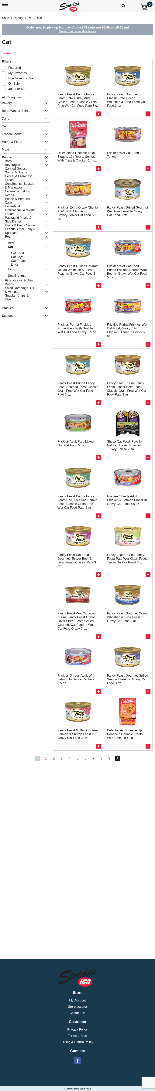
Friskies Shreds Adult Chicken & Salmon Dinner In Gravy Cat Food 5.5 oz (127, 500)
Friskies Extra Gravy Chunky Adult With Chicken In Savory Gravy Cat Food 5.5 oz (78, 213)
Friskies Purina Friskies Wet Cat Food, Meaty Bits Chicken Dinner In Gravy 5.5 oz (127, 330)
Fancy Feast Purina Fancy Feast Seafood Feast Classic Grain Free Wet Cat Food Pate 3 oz (77, 388)
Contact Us (77, 1013)
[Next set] (117, 758)
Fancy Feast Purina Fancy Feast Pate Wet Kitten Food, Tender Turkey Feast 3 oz (127, 558)
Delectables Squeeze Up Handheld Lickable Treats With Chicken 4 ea (125, 734)
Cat (39, 18)
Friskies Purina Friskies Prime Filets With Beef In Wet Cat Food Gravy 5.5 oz (76, 328)
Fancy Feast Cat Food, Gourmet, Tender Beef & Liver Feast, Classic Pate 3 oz (76, 560)
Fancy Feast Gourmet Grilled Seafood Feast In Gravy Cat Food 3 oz (127, 679)
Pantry (18, 18)
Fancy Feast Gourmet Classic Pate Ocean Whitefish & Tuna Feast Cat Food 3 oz (126, 100)
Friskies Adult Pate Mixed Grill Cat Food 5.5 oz (75, 443)
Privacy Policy (77, 1029)
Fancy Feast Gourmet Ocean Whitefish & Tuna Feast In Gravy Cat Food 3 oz (127, 617)
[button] (45, 103)
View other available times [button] (77, 31)
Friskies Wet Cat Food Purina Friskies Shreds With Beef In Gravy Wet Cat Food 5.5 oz (127, 271)
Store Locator (77, 1006)
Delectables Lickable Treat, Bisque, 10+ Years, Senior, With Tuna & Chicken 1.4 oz (77, 156)
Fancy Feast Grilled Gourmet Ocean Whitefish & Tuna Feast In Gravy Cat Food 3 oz (77, 271)
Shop (5, 18)
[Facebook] (77, 1061)
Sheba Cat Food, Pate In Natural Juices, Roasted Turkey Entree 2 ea (124, 445)
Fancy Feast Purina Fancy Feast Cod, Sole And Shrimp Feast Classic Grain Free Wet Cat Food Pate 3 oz (77, 502)
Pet (30, 18)
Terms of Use (77, 1036)
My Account (77, 1000)
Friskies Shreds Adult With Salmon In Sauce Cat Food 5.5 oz (76, 679)
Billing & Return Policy (77, 1042)
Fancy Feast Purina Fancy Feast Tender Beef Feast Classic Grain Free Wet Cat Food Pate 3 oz (126, 388)
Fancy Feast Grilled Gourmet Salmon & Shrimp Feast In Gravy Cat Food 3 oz (77, 734)
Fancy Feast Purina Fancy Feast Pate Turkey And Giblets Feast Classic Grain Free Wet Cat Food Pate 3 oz (78, 100)
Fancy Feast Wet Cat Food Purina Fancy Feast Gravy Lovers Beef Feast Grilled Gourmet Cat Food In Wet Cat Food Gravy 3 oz (76, 621)
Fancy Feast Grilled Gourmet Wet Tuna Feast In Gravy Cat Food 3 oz (127, 211)
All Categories (12, 97)
